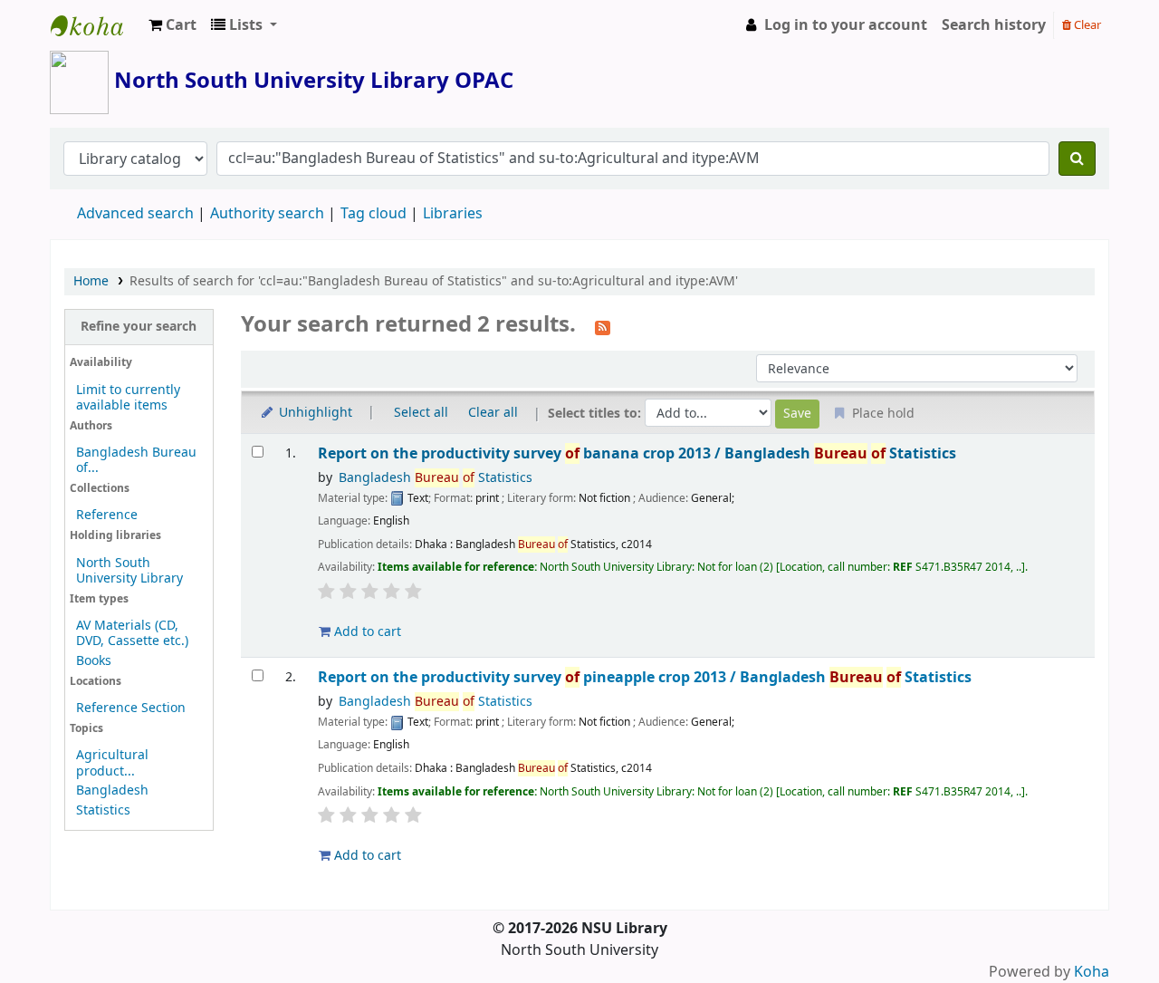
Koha (1091, 972)
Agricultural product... (112, 763)
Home (91, 281)
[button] (172, 25)
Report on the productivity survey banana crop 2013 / (637, 453)
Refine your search (138, 326)
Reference (107, 515)
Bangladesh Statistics (435, 477)
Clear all (493, 412)
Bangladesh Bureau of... (136, 460)
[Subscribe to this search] (602, 326)
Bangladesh (112, 790)
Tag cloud (373, 214)
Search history (994, 25)
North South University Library (96, 25)
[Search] (1077, 158)
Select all (421, 412)
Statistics (103, 810)
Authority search (267, 214)
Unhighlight (313, 412)
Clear (1086, 25)
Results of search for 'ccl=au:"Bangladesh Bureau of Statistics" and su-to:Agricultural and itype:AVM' (433, 281)
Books (93, 660)
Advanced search (135, 214)
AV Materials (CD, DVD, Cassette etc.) (132, 633)
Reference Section (131, 708)
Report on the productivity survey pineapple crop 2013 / (645, 677)
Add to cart (365, 631)
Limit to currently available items (128, 398)
